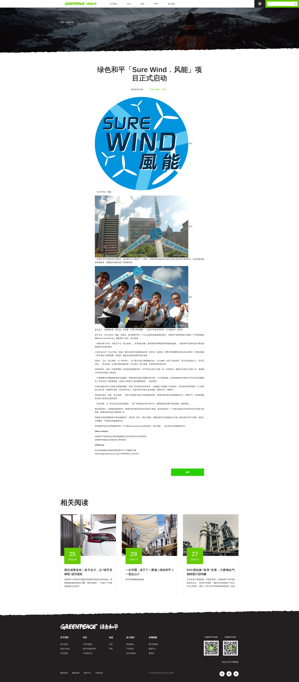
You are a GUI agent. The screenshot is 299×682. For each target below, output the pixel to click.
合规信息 (99, 673)
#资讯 (164, 89)
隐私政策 (76, 673)
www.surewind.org (106, 338)
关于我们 (113, 4)
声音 (156, 4)
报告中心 (87, 673)
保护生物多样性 (89, 649)
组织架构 (130, 644)
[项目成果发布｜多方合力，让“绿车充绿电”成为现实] (88, 535)
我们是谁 (64, 644)
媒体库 (151, 653)
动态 (142, 4)
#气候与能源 (154, 89)
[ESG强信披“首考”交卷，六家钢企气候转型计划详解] (210, 535)
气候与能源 (87, 644)
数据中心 (152, 649)
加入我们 (171, 4)
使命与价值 (65, 649)
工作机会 (130, 649)
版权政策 (64, 673)
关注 (129, 4)
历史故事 (64, 653)
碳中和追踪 (153, 644)
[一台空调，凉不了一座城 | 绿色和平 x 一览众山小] (149, 535)
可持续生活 (87, 653)
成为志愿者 (131, 653)
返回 (187, 472)
